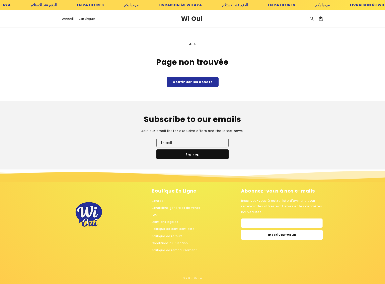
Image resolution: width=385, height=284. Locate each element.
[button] (312, 18)
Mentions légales (165, 222)
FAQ (155, 215)
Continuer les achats (193, 82)
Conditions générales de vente (176, 208)
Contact (158, 201)
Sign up (192, 154)
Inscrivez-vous (282, 234)
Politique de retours (167, 236)
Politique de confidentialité (173, 229)
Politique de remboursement (174, 250)
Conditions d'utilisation (170, 243)
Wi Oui (198, 278)
